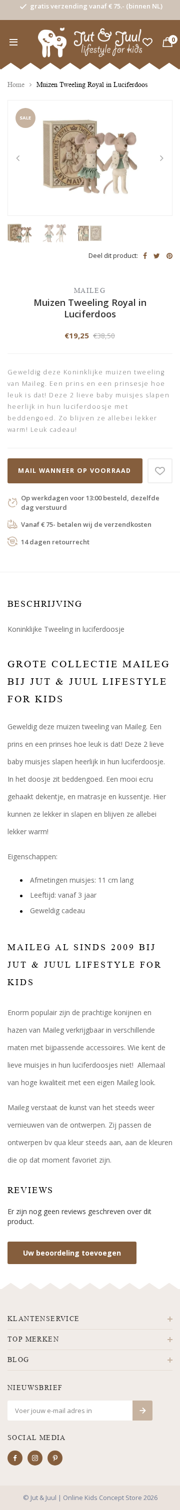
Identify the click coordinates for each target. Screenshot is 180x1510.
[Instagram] (35, 1458)
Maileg (90, 290)
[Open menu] (13, 42)
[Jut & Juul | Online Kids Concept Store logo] (90, 41)
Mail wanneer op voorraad (74, 470)
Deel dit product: (113, 255)
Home (16, 84)
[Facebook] (15, 1458)
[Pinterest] (55, 1458)
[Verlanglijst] (147, 42)
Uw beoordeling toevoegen (72, 1253)
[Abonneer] (142, 1411)
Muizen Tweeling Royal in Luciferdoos (92, 84)
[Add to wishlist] (160, 470)
